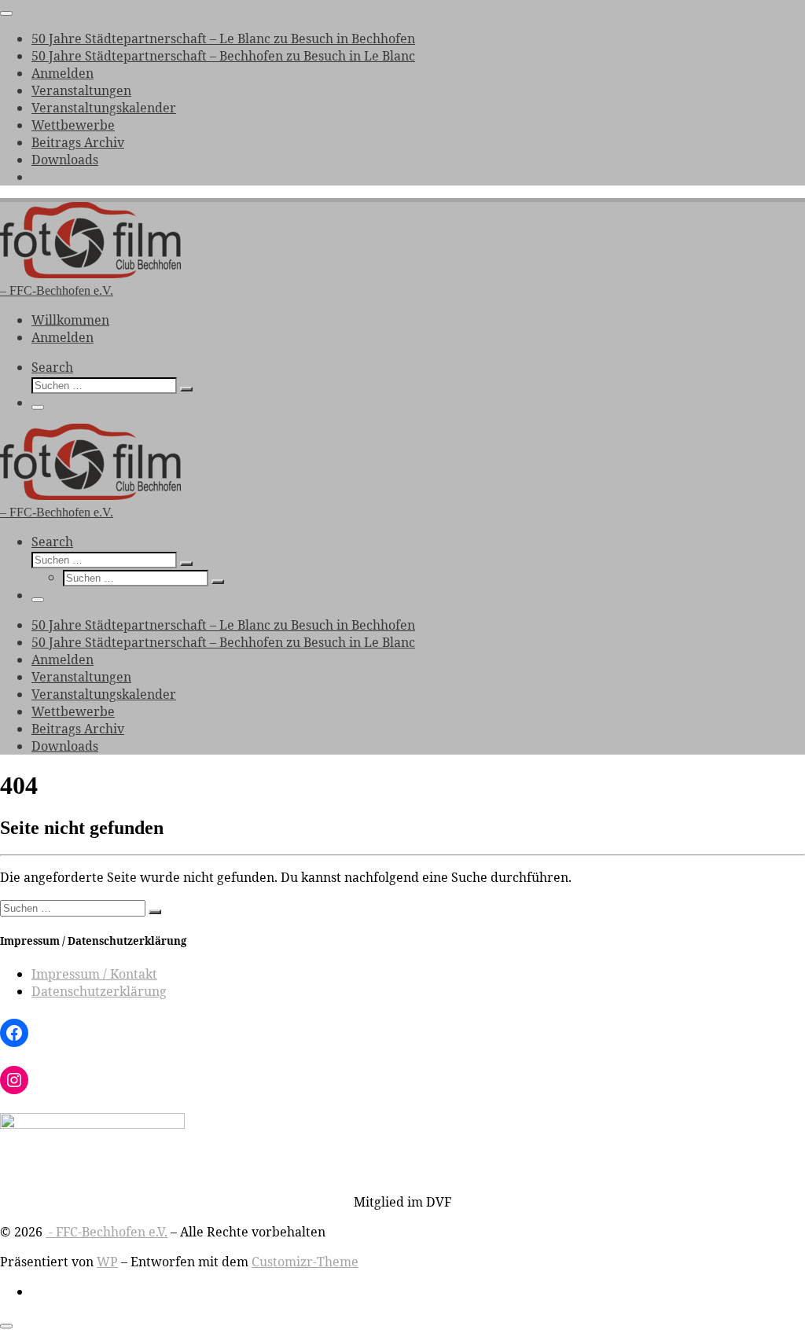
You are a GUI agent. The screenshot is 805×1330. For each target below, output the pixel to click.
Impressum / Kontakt (94, 974)
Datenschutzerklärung (99, 991)
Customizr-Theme (305, 1261)
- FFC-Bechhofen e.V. (106, 1231)
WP (107, 1261)
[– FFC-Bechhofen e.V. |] (90, 274)
